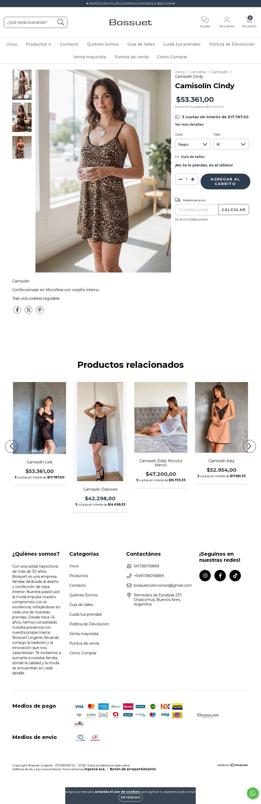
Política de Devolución (232, 44)
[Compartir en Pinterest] (40, 312)
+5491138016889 (149, 575)
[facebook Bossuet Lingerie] (15, 3)
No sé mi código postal (191, 219)
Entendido (130, 797)
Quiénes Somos (103, 44)
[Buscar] (61, 22)
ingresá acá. (94, 769)
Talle (216, 134)
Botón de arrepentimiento (133, 769)
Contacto (69, 44)
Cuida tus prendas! (182, 44)
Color (179, 134)
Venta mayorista (89, 57)
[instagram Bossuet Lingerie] (7, 3)
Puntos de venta (132, 57)
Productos (37, 44)
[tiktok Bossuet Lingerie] (22, 3)
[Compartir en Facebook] (18, 312)
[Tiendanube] (233, 766)
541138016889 (146, 566)
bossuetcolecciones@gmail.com (163, 585)
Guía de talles (141, 44)
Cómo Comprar (172, 57)
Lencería (197, 72)
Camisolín (219, 72)
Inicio (11, 44)
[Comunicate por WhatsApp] (252, 793)
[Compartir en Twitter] (29, 312)
